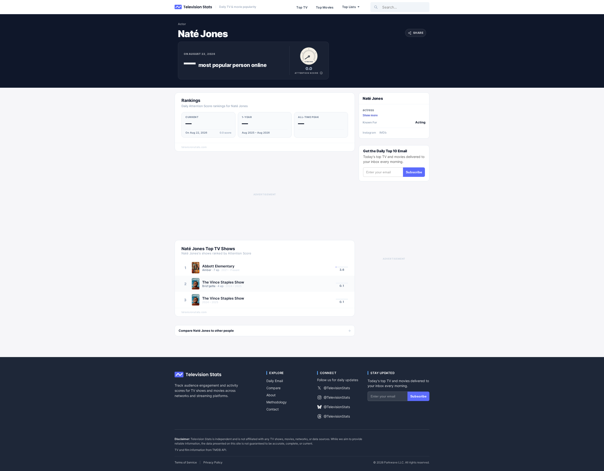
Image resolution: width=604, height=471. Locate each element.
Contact (272, 409)
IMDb (383, 132)
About (271, 395)
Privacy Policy (212, 462)
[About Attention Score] (321, 73)
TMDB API (219, 450)
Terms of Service (186, 462)
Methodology (276, 402)
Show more (370, 115)
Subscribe (414, 172)
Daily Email (274, 381)
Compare (273, 388)
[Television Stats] (193, 7)
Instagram (369, 132)
